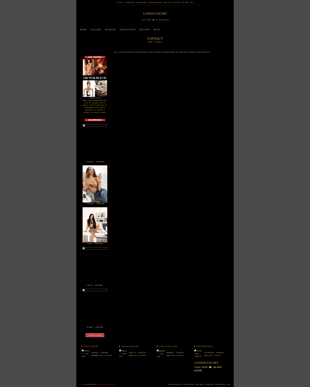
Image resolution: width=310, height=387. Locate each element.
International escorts (155, 2)
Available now (130, 2)
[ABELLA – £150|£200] (123, 354)
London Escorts (174, 384)
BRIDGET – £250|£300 (175, 352)
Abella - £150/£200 (95, 285)
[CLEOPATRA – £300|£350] (198, 354)
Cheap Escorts (188, 384)
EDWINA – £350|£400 (99, 352)
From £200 (176, 2)
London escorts (95, 98)
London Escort (155, 13)
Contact (158, 42)
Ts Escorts (209, 384)
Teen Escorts (220, 384)
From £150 (167, 2)
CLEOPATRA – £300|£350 (214, 352)
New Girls (120, 2)
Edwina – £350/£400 (95, 243)
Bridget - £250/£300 (95, 327)
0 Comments (108, 355)
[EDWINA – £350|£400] (86, 354)
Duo (191, 2)
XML (228, 384)
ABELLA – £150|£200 (137, 352)
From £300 (185, 2)
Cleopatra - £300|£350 (95, 162)
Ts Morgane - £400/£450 (95, 203)
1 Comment (217, 355)
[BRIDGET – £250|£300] (161, 354)
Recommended (141, 2)
